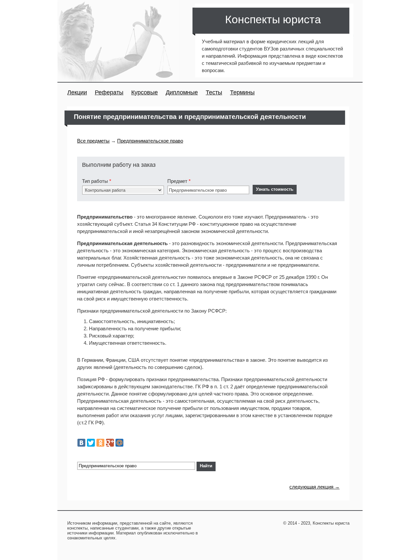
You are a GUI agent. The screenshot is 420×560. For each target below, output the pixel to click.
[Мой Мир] (119, 443)
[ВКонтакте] (81, 443)
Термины (242, 92)
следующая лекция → (314, 487)
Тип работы (96, 181)
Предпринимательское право (150, 141)
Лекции (77, 92)
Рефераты (109, 92)
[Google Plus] (110, 443)
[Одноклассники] (100, 443)
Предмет (179, 181)
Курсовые (144, 92)
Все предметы (93, 141)
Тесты (214, 92)
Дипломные (182, 92)
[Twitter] (91, 443)
